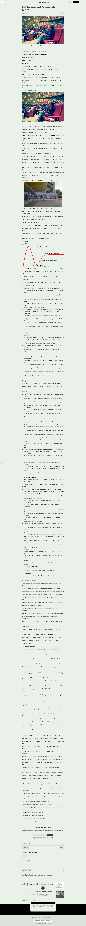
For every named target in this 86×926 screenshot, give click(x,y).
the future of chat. (29, 508)
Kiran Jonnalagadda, (41, 54)
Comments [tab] (24, 856)
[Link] (20, 241)
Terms (45, 917)
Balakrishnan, (25, 60)
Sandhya (31, 60)
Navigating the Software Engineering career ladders (36, 883)
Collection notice (50, 917)
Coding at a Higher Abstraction (30, 874)
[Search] (69, 2)
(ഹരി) (23, 66)
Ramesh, (24, 63)
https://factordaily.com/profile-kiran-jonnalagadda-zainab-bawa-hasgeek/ (43, 135)
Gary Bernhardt (30, 475)
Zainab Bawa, (25, 57)
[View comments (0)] (27, 13)
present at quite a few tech (47, 45)
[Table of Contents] (1, 463)
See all (24, 900)
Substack (37, 923)
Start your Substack (40, 920)
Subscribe (76, 2)
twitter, (25, 812)
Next (61, 847)
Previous (26, 847)
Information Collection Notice (43, 906)
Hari (28, 63)
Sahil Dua (32, 818)
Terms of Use (48, 905)
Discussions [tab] (30, 870)
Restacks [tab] (29, 856)
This (36, 566)
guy (25, 568)
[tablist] (27, 856)
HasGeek (44, 51)
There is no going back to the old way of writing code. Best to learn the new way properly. (37, 876)
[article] (43, 877)
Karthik (31, 57)
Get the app (48, 920)
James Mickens (32, 477)
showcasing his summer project (32, 493)
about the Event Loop (30, 498)
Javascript (35, 804)
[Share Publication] (71, 2)
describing (27, 506)
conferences (25, 48)
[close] (54, 886)
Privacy (42, 917)
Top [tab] (23, 870)
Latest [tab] (26, 870)
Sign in (82, 2)
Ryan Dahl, (61, 491)
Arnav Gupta (27, 9)
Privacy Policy (51, 906)
